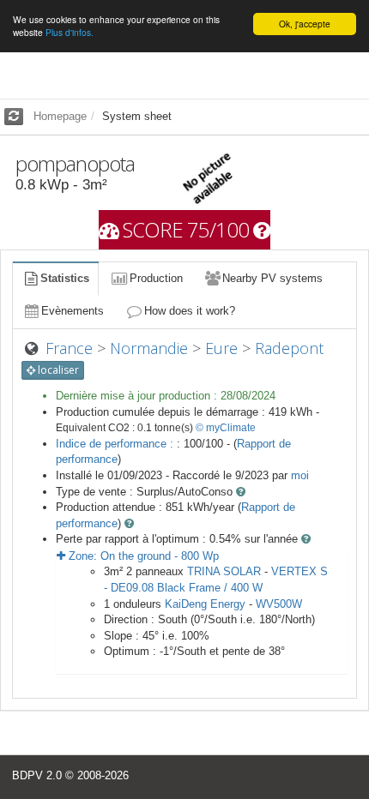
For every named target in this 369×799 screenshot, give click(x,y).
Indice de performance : (116, 443)
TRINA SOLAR (224, 571)
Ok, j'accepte (304, 23)
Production (156, 278)
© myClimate (226, 428)
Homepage (60, 116)
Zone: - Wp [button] (142, 556)
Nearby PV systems (272, 278)
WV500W (279, 604)
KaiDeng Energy (205, 604)
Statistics (64, 278)
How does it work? (189, 310)
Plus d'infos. (69, 32)
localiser (57, 370)
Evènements (72, 310)
